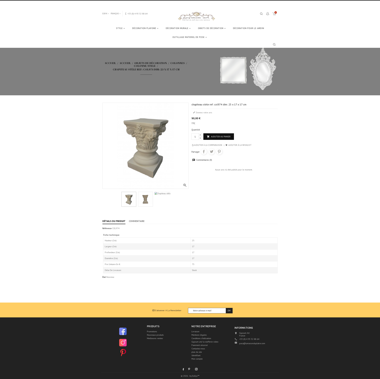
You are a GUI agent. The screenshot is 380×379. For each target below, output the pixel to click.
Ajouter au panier (219, 136)
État (104, 277)
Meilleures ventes (155, 338)
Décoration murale (178, 28)
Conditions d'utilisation (201, 338)
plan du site (196, 352)
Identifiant (195, 355)
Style (120, 28)
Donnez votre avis (202, 112)
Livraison (195, 331)
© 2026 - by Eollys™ (190, 376)
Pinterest (219, 152)
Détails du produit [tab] (113, 221)
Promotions (152, 331)
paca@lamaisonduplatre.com (252, 343)
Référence (107, 228)
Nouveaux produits (155, 335)
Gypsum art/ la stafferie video (204, 341)
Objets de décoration (212, 28)
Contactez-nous (198, 348)
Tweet (211, 152)
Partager (204, 152)
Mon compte (197, 358)
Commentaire (136, 221)
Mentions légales (199, 335)
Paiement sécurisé (199, 345)
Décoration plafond (145, 28)
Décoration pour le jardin (248, 28)
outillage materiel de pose (189, 37)
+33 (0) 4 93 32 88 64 (249, 339)
